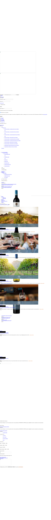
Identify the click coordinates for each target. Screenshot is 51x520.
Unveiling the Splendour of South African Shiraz (5, 281)
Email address (2, 108)
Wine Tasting (3, 200)
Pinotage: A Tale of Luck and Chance (4, 255)
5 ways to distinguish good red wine (4, 333)
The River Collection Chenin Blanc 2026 (6, 187)
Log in (1, 106)
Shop (2, 199)
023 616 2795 (1, 458)
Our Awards (4, 198)
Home (2, 196)
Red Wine (1, 227)
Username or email (3, 99)
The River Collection (4, 152)
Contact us (2, 202)
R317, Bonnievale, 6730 (3, 457)
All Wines (2, 172)
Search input (6, 94)
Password (1, 101)
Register (1, 116)
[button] (2, 148)
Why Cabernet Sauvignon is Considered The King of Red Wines (7, 307)
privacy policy (45, 114)
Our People (4, 197)
